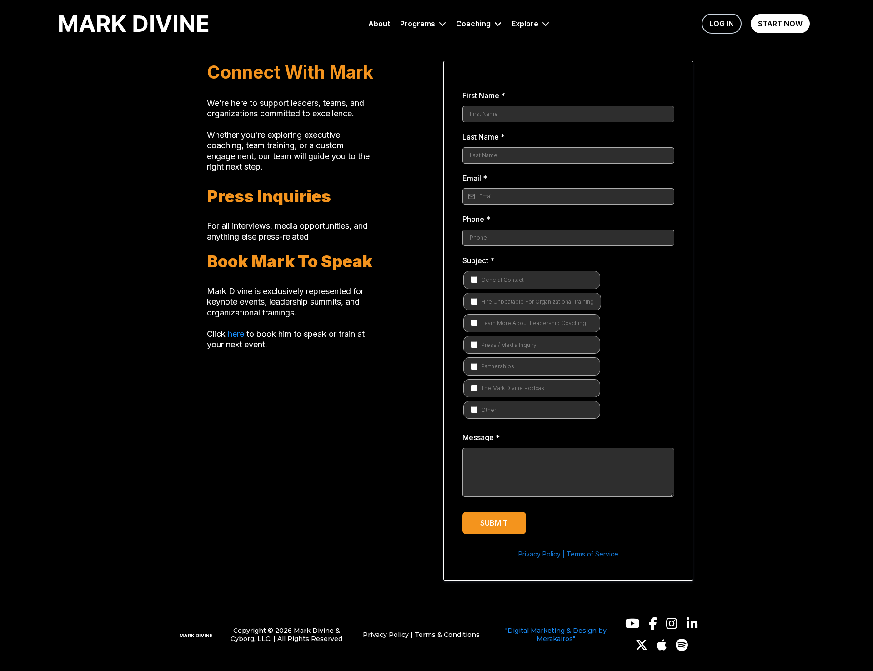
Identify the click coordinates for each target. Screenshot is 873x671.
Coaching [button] (474, 23)
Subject (478, 260)
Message (481, 437)
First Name (483, 95)
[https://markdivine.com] (196, 635)
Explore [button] (526, 23)
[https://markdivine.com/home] (134, 23)
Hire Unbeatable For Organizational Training (537, 301)
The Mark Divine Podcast (513, 388)
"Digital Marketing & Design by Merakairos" (556, 634)
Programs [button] (418, 23)
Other (488, 409)
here (236, 334)
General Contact (502, 279)
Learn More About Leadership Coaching (533, 323)
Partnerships (497, 366)
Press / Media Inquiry (509, 344)
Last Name (483, 136)
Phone (476, 219)
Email (474, 178)
